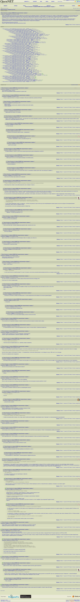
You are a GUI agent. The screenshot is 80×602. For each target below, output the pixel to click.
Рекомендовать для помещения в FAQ (61, 590)
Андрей (27, 45)
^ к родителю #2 (66, 107)
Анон (27, 67)
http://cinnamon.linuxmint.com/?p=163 (14, 15)
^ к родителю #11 (66, 290)
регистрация (72, 0)
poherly (36, 32)
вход (69, 0)
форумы (5, 5)
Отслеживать (77, 10)
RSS (79, 84)
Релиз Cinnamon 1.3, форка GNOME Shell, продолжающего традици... (14, 28)
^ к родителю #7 (66, 265)
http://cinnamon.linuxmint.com (46, 15)
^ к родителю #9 (66, 273)
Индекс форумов (69, 590)
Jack (9, 230)
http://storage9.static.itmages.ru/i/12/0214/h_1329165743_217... (14, 551)
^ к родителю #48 (66, 146)
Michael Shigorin (36, 41)
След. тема (78, 590)
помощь (15, 5)
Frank (32, 64)
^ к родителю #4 (66, 245)
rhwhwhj (12, 306)
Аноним (27, 28)
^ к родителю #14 (66, 303)
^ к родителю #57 (66, 456)
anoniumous (37, 42)
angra (29, 69)
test (27, 55)
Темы (72, 590)
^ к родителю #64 (66, 519)
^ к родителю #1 (66, 99)
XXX (33, 36)
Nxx (29, 61)
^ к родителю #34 (66, 207)
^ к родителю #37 (66, 403)
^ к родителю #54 (66, 450)
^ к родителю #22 (66, 361)
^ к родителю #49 (66, 159)
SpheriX (27, 65)
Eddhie (30, 79)
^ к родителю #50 (66, 165)
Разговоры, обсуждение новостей (9, 9)
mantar (27, 75)
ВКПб (27, 60)
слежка (73, 5)
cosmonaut (41, 34)
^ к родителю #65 (66, 554)
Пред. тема (74, 590)
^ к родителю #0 (66, 92)
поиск (24, 5)
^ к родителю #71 (66, 582)
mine (29, 44)
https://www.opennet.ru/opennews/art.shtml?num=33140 (16, 23)
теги (61, 1)
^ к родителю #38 (66, 418)
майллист (49, 5)
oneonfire (30, 29)
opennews (8, 14)
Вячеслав (28, 76)
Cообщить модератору (76, 24)
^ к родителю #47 (66, 133)
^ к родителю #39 (66, 213)
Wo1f (34, 53)
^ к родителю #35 (66, 127)
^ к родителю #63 (66, 501)
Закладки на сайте (4, 600)
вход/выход (61, 5)
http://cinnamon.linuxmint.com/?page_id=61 (37, 17)
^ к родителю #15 (66, 328)
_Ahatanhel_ (28, 58)
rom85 (30, 43)
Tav (10, 117)
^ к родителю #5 (66, 113)
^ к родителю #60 (66, 476)
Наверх (70, 92)
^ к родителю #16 (66, 309)
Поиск (59, 1)
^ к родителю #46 (66, 467)
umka (27, 68)
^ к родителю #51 (66, 171)
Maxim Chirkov (77, 600)
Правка (70, 24)
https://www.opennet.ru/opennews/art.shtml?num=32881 (45, 18)
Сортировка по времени (74, 84)
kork (38, 33)
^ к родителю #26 (66, 374)
